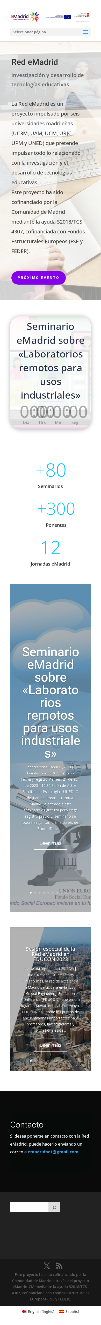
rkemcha (40, 767)
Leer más (50, 843)
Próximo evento (39, 278)
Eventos (33, 773)
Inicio (45, 773)
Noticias (43, 974)
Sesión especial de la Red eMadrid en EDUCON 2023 (50, 954)
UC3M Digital (40, 968)
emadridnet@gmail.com (53, 1152)
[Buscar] (54, 1207)
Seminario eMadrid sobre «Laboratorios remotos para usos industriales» (50, 703)
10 (70, 893)
